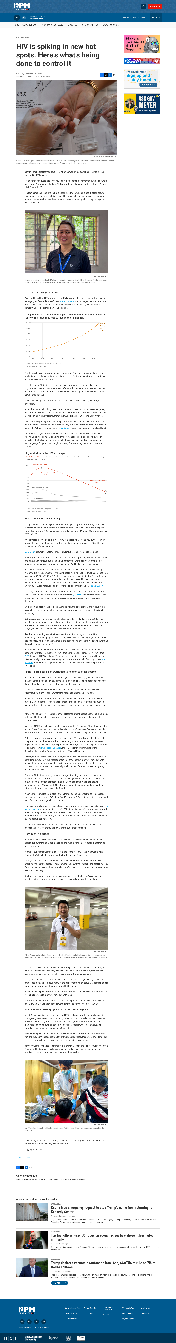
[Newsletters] (142, 78)
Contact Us (145, 1313)
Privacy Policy (44, 1327)
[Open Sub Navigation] (38, 25)
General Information (72, 1308)
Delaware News (29, 25)
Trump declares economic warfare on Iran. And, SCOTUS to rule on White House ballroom (103, 1265)
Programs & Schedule (52, 25)
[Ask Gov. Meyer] (142, 104)
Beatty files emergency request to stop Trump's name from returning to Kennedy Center (101, 1209)
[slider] (27, 17)
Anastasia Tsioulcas (58, 1216)
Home (16, 25)
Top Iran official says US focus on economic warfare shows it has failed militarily (102, 1237)
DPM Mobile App (128, 1308)
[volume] (24, 17)
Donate (156, 6)
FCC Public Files (71, 1319)
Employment (145, 1308)
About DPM (88, 1313)
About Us (72, 25)
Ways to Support (111, 25)
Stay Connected (90, 25)
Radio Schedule (127, 1313)
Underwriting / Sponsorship (108, 1308)
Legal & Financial (71, 1313)
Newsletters (107, 1314)
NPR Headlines (23, 37)
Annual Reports (90, 1308)
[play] (17, 17)
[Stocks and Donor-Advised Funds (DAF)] (142, 44)
